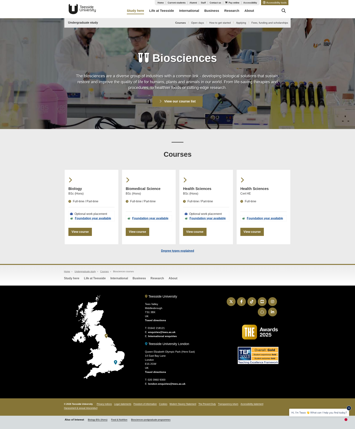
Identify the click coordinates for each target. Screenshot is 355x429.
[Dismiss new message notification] (348, 408)
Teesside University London (168, 344)
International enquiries (162, 336)
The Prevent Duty (207, 404)
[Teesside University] (106, 336)
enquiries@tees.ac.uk (161, 332)
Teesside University (82, 9)
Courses (180, 22)
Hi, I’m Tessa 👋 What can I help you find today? (319, 412)
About (173, 278)
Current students (177, 2)
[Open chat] (348, 421)
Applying (241, 22)
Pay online (234, 2)
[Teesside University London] (115, 362)
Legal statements (122, 404)
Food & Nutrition (119, 419)
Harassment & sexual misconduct (80, 408)
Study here (71, 278)
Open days (197, 22)
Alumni (193, 2)
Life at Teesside (95, 278)
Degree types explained (177, 250)
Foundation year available (93, 218)
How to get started (220, 22)
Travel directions (155, 320)
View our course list (179, 101)
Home (161, 2)
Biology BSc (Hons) (97, 419)
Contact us (215, 2)
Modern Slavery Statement (183, 404)
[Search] (284, 11)
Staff (203, 2)
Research (157, 278)
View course (80, 231)
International (119, 278)
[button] (274, 2)
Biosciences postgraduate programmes (150, 419)
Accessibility (250, 2)
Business (139, 278)
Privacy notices (104, 404)
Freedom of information (145, 404)
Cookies (163, 404)
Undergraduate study (83, 22)
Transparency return (228, 404)
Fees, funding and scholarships (269, 22)
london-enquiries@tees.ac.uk (166, 383)
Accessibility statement (252, 404)
